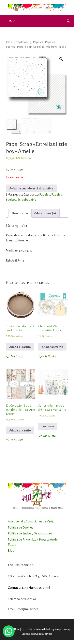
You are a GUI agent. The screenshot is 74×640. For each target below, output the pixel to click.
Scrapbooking (22, 42)
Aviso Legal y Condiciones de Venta (31, 521)
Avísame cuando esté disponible (31, 188)
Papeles (38, 42)
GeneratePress (43, 633)
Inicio (9, 42)
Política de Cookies (20, 527)
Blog (11, 550)
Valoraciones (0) (45, 213)
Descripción (20, 213)
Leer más (48, 426)
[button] (14, 170)
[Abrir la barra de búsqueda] (68, 21)
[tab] (20, 213)
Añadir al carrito (20, 347)
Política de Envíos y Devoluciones (30, 533)
